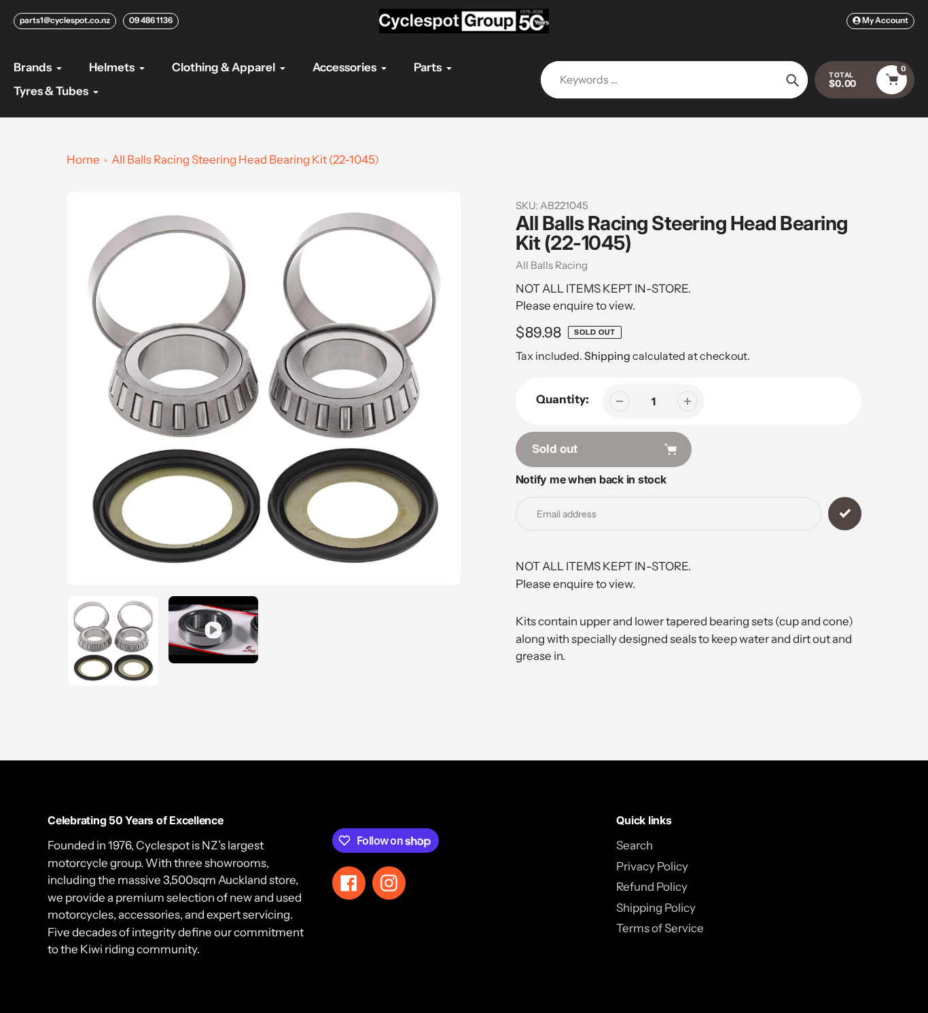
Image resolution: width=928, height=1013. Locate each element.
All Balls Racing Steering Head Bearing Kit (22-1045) (245, 159)
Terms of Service (660, 928)
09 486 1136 (151, 20)
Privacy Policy (652, 866)
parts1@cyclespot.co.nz (65, 20)
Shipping (607, 356)
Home (83, 159)
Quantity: (562, 399)
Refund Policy (652, 887)
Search (634, 845)
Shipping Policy (656, 908)
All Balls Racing (552, 265)
